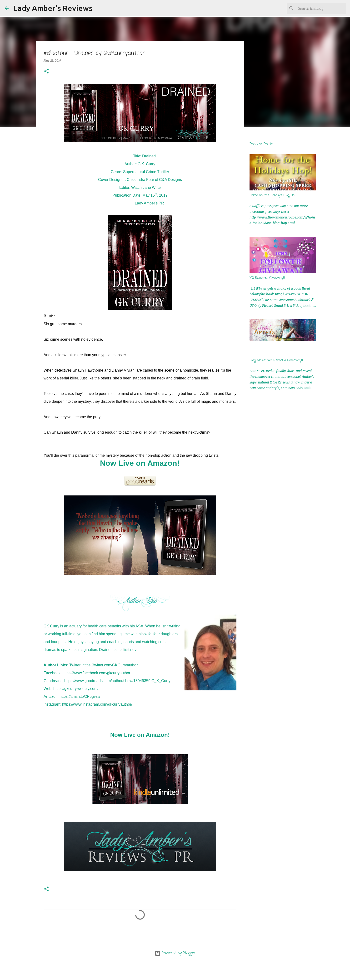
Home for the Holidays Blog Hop (273, 195)
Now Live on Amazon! (140, 463)
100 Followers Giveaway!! (267, 278)
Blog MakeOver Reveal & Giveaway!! (276, 360)
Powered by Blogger (177, 953)
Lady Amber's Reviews (52, 8)
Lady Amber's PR (149, 203)
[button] (46, 71)
